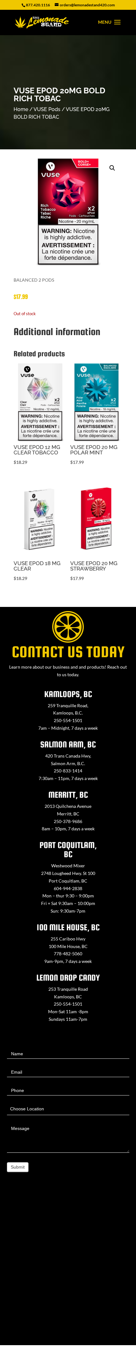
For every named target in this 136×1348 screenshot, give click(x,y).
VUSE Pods (47, 109)
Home (21, 109)
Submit (18, 1167)
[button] (112, 168)
